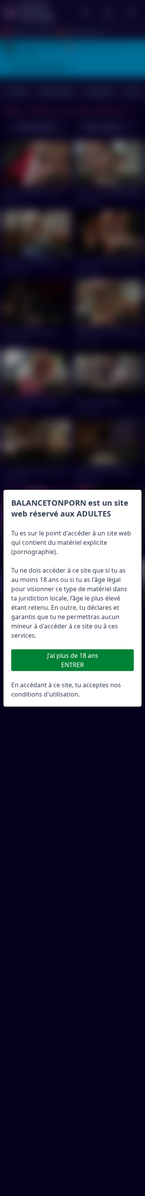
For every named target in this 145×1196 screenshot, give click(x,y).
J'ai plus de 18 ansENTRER (72, 660)
